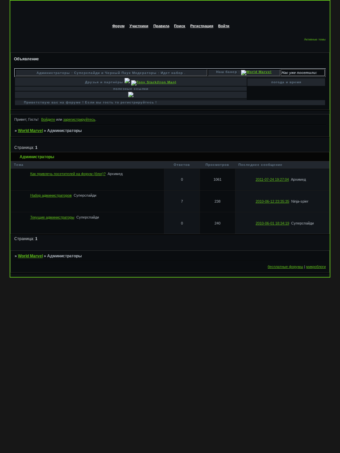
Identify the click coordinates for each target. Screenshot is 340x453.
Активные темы (314, 39)
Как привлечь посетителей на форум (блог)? (68, 174)
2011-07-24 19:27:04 (272, 179)
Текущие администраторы (52, 217)
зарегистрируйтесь (79, 119)
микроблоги (316, 267)
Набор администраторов (51, 195)
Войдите (48, 119)
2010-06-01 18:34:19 (272, 223)
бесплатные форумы (285, 267)
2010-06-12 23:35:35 (272, 201)
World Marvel (30, 130)
